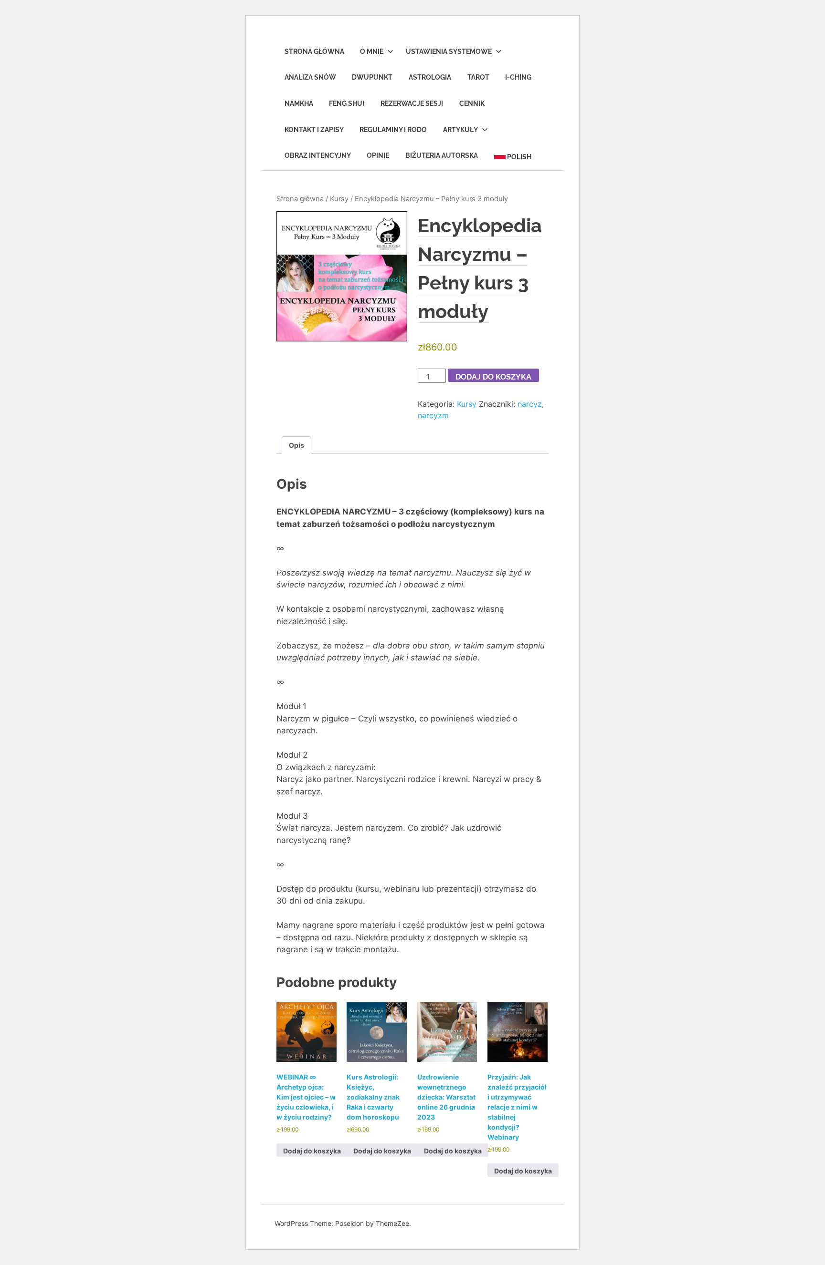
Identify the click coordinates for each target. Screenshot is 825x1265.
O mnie (371, 51)
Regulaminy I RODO (393, 130)
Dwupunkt (372, 77)
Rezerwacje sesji (412, 103)
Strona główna (300, 199)
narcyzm (433, 415)
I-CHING (518, 77)
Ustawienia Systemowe (449, 51)
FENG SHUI (346, 103)
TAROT (478, 77)
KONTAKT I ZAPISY (314, 130)
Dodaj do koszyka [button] (312, 1151)
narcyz (530, 404)
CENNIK (472, 103)
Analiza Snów (310, 77)
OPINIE (378, 155)
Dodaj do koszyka (493, 376)
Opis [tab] (296, 445)
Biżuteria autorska (441, 155)
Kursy (339, 199)
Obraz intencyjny (318, 155)
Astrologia (430, 77)
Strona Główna (314, 51)
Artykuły (460, 130)
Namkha (299, 103)
